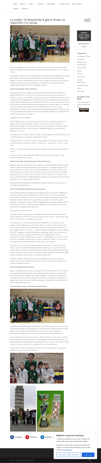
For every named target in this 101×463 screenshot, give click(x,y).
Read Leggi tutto (67, 450)
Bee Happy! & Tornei (83, 56)
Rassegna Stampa (83, 85)
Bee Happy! (51, 4)
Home (15, 4)
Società (22, 4)
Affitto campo (77, 4)
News (31, 4)
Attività (40, 4)
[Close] (95, 434)
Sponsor (16, 9)
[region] (75, 445)
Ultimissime (80, 91)
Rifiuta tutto (75, 455)
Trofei (79, 88)
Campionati (80, 59)
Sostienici (24, 9)
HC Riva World (81, 68)
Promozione (81, 77)
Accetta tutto (88, 455)
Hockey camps (64, 4)
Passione (80, 74)
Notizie (79, 71)
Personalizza (62, 455)
